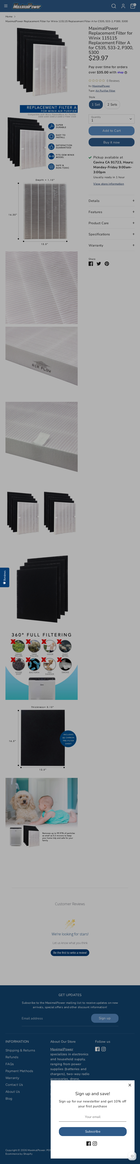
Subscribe (92, 1131)
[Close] (130, 1085)
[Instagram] (95, 1143)
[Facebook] (88, 1143)
